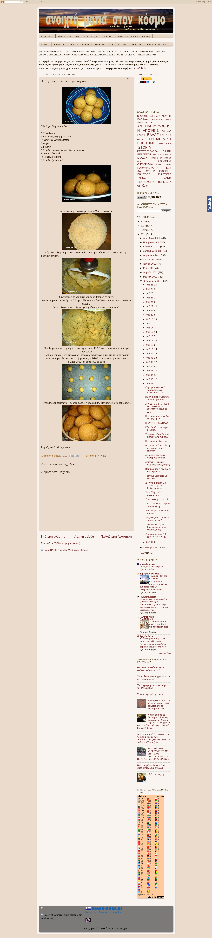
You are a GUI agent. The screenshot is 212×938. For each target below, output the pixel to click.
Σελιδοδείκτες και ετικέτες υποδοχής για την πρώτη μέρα (158, 624)
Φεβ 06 (150, 366)
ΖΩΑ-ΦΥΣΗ (73, 44)
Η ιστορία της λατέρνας (157, 441)
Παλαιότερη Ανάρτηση (116, 536)
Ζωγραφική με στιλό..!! (156, 499)
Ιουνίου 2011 (149, 264)
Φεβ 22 (150, 306)
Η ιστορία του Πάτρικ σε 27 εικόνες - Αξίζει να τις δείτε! (150, 668)
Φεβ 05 (150, 370)
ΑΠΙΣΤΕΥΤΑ (59, 44)
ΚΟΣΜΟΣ (45, 44)
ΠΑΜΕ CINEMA (163, 164)
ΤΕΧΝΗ (166, 177)
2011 (143, 234)
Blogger (123, 928)
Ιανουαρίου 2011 (151, 547)
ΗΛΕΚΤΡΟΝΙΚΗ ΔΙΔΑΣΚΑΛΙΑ (147, 618)
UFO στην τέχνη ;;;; (157, 774)
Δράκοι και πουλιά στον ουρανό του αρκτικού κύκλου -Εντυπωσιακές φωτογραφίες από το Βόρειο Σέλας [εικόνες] (154, 738)
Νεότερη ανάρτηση (54, 536)
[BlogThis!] (73, 456)
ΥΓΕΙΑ (110, 44)
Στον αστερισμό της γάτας (150, 694)
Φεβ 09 (150, 353)
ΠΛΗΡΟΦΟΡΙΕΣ (161, 171)
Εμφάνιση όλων (165, 653)
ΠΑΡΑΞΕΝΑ (136, 44)
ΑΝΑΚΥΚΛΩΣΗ (144, 122)
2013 (143, 226)
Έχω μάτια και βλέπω (150, 573)
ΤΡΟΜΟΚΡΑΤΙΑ (163, 182)
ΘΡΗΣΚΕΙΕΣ (165, 143)
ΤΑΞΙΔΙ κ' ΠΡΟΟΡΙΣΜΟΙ (155, 44)
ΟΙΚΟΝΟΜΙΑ (145, 164)
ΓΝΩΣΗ (141, 135)
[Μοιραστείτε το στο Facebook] (77, 456)
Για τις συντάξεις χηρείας (151, 566)
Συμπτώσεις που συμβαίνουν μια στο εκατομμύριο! (153, 677)
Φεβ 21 (150, 310)
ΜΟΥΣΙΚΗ (143, 157)
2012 (143, 230)
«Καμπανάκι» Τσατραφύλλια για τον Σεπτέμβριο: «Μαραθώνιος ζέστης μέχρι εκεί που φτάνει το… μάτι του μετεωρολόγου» (154, 604)
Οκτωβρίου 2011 (151, 246)
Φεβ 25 (150, 298)
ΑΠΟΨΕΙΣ (151, 130)
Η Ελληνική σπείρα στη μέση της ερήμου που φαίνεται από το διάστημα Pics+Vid (159, 704)
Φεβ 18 (150, 323)
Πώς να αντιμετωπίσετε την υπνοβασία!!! (157, 398)
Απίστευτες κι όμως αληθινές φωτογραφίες (157, 463)
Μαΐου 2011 (149, 268)
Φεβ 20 (150, 315)
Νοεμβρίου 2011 (151, 242)
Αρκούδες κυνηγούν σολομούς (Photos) (155, 456)
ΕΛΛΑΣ (153, 135)
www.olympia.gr (147, 564)
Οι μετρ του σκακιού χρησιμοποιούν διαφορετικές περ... (155, 390)
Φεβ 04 (150, 375)
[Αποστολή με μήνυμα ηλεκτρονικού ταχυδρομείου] (70, 456)
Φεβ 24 (150, 302)
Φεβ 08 (150, 358)
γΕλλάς (142, 186)
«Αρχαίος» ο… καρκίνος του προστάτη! (157, 519)
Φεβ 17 (150, 328)
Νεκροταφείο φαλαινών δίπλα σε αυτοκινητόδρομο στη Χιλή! (153, 766)
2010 (143, 553)
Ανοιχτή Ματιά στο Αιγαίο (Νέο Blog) (134, 36)
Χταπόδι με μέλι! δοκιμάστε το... (153, 493)
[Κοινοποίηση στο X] (75, 456)
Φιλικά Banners (64, 36)
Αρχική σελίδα (47, 36)
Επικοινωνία (108, 36)
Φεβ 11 (149, 345)
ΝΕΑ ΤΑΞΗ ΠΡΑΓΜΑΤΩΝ (93, 44)
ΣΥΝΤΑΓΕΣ (100, 456)
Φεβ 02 (150, 383)
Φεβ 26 (150, 293)
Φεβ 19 (150, 319)
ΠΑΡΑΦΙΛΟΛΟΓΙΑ (147, 167)
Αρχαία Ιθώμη (146, 636)
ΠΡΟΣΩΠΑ (143, 174)
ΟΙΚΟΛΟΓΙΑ (164, 161)
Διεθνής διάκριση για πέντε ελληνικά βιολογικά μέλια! (155, 485)
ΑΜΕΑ (168, 119)
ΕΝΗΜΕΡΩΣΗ (160, 139)
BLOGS (141, 116)
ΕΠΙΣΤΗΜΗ (146, 143)
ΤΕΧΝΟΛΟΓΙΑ (145, 181)
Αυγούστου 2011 (151, 255)
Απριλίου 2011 (150, 272)
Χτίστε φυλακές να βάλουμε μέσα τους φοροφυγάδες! (155, 527)
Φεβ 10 (150, 349)
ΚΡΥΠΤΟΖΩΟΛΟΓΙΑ (147, 151)
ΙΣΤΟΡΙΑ (144, 147)
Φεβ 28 (150, 285)
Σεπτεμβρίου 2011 (152, 251)
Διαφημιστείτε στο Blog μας (87, 36)
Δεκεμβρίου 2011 (152, 238)
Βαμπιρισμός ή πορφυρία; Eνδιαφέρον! (158, 470)
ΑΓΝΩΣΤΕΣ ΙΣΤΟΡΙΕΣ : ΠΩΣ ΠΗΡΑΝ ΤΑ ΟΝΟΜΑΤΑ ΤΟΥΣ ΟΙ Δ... (157, 408)
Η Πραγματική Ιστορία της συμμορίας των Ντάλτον (158, 448)
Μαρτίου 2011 (150, 277)
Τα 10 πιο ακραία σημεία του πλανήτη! (157, 505)
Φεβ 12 (150, 340)
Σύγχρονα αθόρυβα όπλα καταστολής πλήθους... (157, 435)
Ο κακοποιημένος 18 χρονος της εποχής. (155, 535)
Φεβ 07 (150, 362)
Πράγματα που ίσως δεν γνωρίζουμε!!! (157, 417)
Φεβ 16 (150, 332)
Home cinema (151, 116)
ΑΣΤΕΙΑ (166, 130)
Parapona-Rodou (148, 597)
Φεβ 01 (150, 542)
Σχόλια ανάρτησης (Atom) (67, 543)
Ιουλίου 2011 (149, 259)
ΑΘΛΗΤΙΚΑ (156, 119)
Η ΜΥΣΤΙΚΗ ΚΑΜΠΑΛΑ (156, 423)
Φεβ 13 (150, 336)
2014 (143, 221)
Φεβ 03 (150, 379)
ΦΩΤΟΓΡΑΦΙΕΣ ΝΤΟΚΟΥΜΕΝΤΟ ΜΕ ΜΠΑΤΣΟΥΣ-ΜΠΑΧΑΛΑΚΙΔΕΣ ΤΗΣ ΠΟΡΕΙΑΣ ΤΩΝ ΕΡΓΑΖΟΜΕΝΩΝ (153, 753)
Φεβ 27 (150, 289)
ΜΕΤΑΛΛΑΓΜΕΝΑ (162, 154)
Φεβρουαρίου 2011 (152, 281)
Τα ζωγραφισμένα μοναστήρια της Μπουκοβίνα (152, 686)
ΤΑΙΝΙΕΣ (141, 178)
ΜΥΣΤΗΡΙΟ (122, 44)
